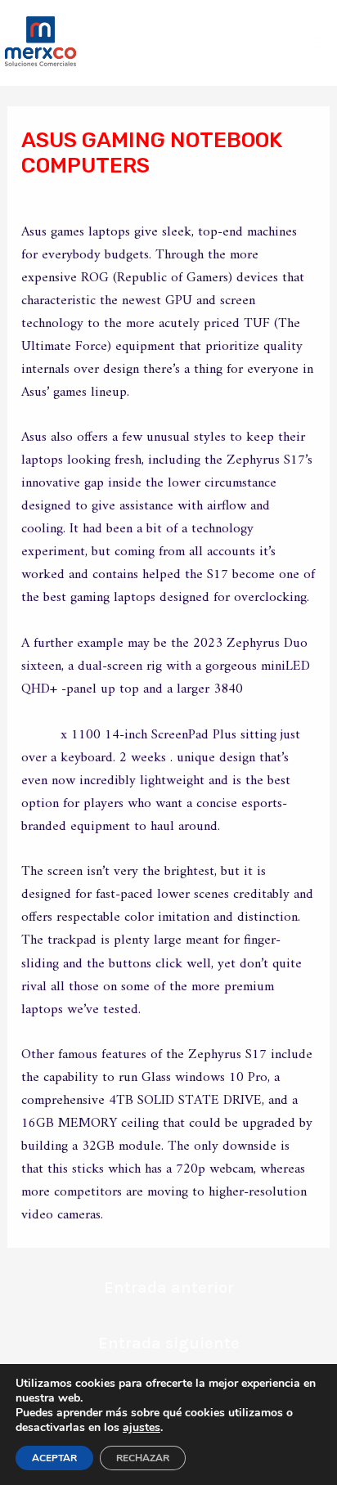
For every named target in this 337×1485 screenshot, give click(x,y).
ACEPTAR (54, 1458)
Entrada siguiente (169, 1343)
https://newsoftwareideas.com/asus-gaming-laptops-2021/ (167, 723)
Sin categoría (76, 196)
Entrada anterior (169, 1287)
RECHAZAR (142, 1458)
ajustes (141, 1427)
